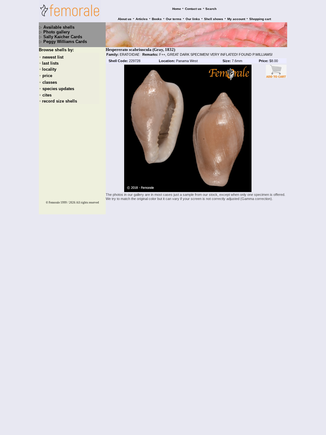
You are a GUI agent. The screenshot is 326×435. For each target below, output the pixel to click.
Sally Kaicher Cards (62, 36)
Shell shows (213, 19)
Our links (193, 19)
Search (210, 9)
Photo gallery (56, 32)
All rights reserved (87, 202)
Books (157, 19)
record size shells (59, 101)
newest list (52, 57)
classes (49, 82)
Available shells (58, 27)
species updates (58, 88)
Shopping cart (260, 19)
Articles (142, 19)
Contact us (193, 9)
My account (236, 19)
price (47, 76)
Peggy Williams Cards (65, 41)
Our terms (173, 19)
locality (49, 69)
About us (124, 19)
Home (176, 9)
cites (47, 95)
